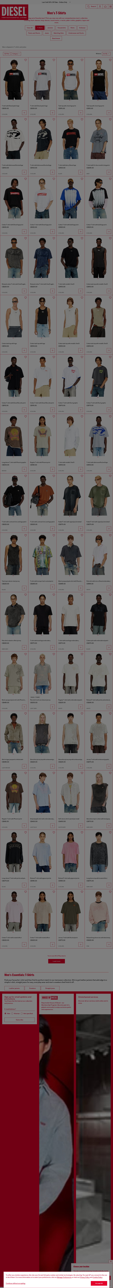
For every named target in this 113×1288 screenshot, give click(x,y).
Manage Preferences (64, 1277)
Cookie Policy (97, 1277)
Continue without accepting (15, 1283)
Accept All (99, 1283)
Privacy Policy (84, 1277)
